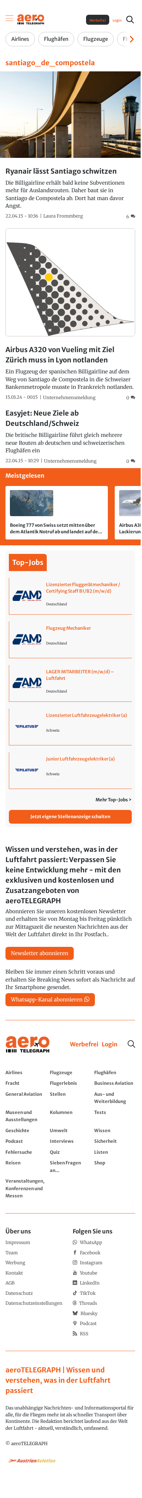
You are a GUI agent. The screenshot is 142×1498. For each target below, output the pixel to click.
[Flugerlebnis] (70, 1083)
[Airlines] (25, 1072)
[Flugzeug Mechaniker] (70, 640)
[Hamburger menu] (9, 19)
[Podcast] (25, 1141)
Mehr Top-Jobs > (114, 800)
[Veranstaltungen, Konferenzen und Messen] (25, 1188)
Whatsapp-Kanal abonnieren (47, 999)
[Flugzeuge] (70, 1072)
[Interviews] (70, 1141)
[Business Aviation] (114, 1083)
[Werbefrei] (84, 1044)
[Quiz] (70, 1152)
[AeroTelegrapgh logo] (27, 1044)
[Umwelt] (70, 1130)
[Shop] (114, 1166)
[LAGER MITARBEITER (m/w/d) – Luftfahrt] (70, 683)
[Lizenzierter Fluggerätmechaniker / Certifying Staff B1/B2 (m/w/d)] (70, 596)
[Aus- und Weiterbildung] (114, 1097)
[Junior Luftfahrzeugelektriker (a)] (70, 770)
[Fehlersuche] (25, 1152)
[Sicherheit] (114, 1141)
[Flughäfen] (114, 1072)
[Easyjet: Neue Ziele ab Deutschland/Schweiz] (70, 436)
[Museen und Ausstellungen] (25, 1115)
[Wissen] (114, 1130)
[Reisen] (25, 1166)
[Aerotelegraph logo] (30, 19)
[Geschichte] (25, 1130)
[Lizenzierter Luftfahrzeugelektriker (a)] (70, 727)
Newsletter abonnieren (39, 953)
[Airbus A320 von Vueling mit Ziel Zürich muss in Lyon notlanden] (70, 314)
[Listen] (114, 1152)
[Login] (109, 1044)
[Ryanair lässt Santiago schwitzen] (70, 145)
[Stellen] (70, 1097)
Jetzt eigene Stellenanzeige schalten (70, 817)
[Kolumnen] (70, 1115)
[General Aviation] (25, 1097)
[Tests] (114, 1115)
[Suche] (131, 1044)
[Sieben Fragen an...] (70, 1166)
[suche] (130, 19)
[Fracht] (25, 1083)
